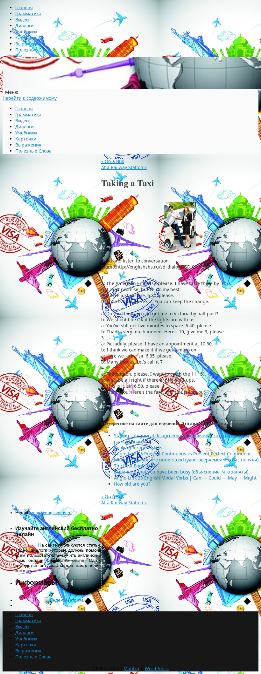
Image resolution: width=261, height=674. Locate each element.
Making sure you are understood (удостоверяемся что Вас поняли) (186, 460)
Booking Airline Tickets (138, 448)
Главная (24, 7)
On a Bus (112, 161)
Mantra (131, 668)
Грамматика (28, 13)
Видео (22, 20)
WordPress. (157, 668)
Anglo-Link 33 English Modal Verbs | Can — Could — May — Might (185, 478)
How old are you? (132, 484)
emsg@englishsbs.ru (50, 512)
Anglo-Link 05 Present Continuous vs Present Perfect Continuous (182, 454)
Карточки (25, 38)
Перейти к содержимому (30, 98)
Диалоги (24, 26)
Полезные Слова (33, 50)
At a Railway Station (124, 167)
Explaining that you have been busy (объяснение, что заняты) (181, 472)
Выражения (28, 44)
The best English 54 (135, 466)
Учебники (26, 32)
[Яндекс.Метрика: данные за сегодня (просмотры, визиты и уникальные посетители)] (64, 600)
